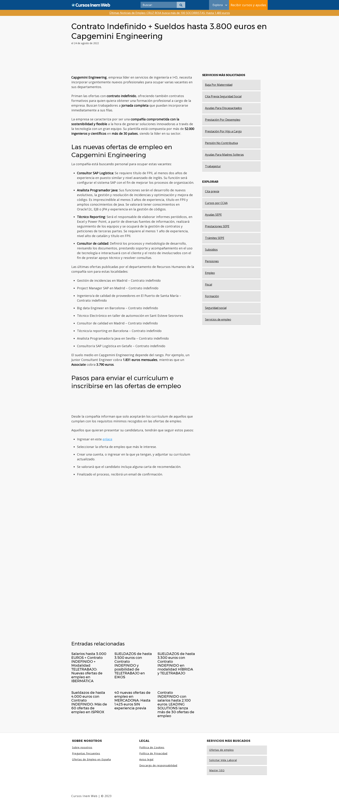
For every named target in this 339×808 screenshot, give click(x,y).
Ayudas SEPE (213, 215)
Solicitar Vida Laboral (223, 760)
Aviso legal (146, 759)
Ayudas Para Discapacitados (223, 108)
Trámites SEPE (214, 238)
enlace (107, 439)
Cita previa (212, 191)
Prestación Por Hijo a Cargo (223, 131)
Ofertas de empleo (221, 750)
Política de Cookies (151, 747)
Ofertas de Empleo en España (91, 759)
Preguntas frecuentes (86, 753)
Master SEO (217, 770)
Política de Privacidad (153, 753)
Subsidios (211, 250)
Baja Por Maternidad (218, 85)
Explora (218, 5)
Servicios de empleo (218, 319)
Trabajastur (213, 166)
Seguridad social (216, 308)
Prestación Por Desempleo (222, 120)
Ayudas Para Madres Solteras (224, 155)
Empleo (210, 273)
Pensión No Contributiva (221, 143)
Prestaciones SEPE (217, 226)
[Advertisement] (133, 62)
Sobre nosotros (82, 747)
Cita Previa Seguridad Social (223, 96)
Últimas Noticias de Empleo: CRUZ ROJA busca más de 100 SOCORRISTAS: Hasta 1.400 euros (169, 13)
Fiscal (208, 284)
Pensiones (212, 261)
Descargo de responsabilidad (158, 765)
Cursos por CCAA (216, 203)
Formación (212, 296)
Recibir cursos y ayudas (248, 5)
